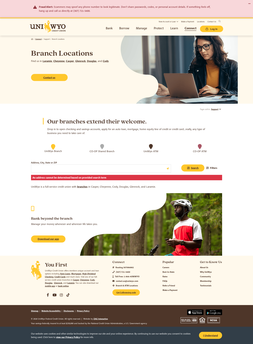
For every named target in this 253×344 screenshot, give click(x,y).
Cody (106, 61)
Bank (109, 28)
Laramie (47, 61)
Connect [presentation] (118, 262)
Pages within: (209, 109)
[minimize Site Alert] (249, 3)
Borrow (124, 28)
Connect (190, 28)
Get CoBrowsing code (126, 292)
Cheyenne (59, 61)
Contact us (49, 77)
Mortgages (76, 273)
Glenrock (80, 61)
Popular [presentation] (168, 262)
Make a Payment (187, 21)
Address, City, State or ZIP (44, 162)
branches (82, 186)
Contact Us (211, 21)
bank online (63, 286)
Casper (70, 61)
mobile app (50, 286)
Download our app (48, 239)
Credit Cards (60, 276)
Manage (141, 28)
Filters (213, 168)
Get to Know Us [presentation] (211, 262)
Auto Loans (65, 273)
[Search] (219, 21)
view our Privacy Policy (68, 337)
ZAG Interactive (101, 318)
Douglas (91, 61)
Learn (174, 28)
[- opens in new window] (48, 295)
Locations (201, 21)
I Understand (210, 335)
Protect (159, 28)
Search (195, 168)
